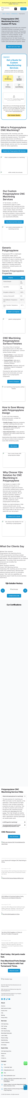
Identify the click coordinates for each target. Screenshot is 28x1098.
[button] (15, 9)
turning (4, 813)
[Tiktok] (7, 999)
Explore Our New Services (16, 5)
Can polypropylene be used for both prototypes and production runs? (12, 825)
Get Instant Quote (14, 115)
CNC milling (14, 811)
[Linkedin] (5, 999)
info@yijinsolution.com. (17, 111)
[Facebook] (2, 999)
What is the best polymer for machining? (13, 796)
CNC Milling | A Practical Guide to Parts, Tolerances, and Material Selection (12, 897)
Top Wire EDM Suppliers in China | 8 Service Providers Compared (11, 933)
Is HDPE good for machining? (10, 822)
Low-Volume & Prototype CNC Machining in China (13, 861)
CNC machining (5, 27)
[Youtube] (9, 999)
